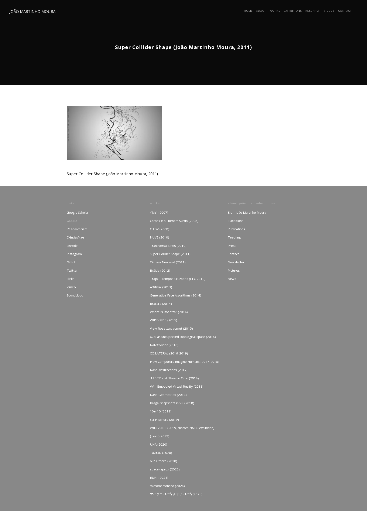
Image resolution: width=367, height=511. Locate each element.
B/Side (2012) (160, 270)
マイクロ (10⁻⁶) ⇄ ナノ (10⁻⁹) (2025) (176, 494)
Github (71, 262)
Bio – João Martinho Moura (247, 212)
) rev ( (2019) (159, 436)
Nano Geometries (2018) (168, 394)
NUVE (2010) (159, 237)
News (232, 279)
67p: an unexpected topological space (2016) (183, 337)
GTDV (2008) (159, 229)
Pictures (234, 270)
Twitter (72, 270)
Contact (233, 254)
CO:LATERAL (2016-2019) (169, 353)
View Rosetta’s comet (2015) (171, 328)
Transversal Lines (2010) (168, 245)
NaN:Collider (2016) (164, 345)
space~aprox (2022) (165, 469)
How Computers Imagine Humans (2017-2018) (184, 361)
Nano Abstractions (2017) (169, 370)
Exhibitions (235, 221)
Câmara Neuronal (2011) (168, 262)
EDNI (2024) (159, 477)
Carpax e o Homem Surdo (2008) (174, 221)
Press (232, 245)
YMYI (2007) (159, 212)
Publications (236, 229)
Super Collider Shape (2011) (170, 254)
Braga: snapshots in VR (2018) (172, 403)
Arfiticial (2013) (161, 287)
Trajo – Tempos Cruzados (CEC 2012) (177, 279)
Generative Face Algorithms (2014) (175, 295)
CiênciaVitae (75, 237)
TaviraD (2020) (161, 452)
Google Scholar (78, 212)
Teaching (234, 237)
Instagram (74, 254)
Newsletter (236, 262)
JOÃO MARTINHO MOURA (32, 11)
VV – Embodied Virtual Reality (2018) (176, 386)
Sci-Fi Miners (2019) (164, 419)
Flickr (70, 279)
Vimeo (71, 287)
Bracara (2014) (161, 303)
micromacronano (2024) (167, 486)
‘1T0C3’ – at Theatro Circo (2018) (174, 378)
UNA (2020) (158, 444)
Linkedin (72, 245)
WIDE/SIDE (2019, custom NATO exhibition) (182, 428)
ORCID (72, 221)
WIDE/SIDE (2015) (163, 320)
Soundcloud (75, 295)
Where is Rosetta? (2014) (169, 312)
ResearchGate (77, 229)
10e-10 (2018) (160, 411)
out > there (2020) (163, 461)
